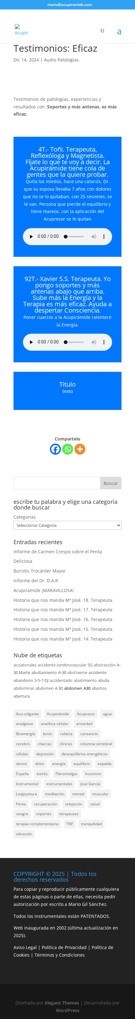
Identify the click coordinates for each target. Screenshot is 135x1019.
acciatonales (25, 665)
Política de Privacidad (64, 947)
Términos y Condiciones (60, 955)
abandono (23, 680)
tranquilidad (91, 823)
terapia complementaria (37, 823)
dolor (39, 763)
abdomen (73, 688)
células (22, 754)
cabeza (66, 733)
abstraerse (77, 672)
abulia (103, 680)
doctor (21, 763)
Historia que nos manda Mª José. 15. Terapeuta (63, 629)
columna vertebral (96, 743)
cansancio (89, 733)
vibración (24, 834)
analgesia (24, 723)
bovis (47, 733)
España (22, 773)
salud (95, 804)
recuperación (45, 804)
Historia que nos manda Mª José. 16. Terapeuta (63, 619)
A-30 (62, 672)
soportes (43, 813)
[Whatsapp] (67, 449)
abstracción (105, 665)
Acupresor (86, 714)
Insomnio (93, 773)
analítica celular (54, 723)
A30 (87, 688)
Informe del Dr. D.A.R (36, 581)
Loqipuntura (26, 794)
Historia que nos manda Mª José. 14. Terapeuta (63, 639)
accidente (97, 672)
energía (59, 763)
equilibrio (81, 763)
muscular (100, 794)
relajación (73, 804)
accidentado (61, 680)
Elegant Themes (62, 1003)
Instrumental (27, 783)
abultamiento (44, 672)
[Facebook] (55, 449)
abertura (22, 696)
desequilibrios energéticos (85, 754)
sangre (22, 813)
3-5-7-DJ (41, 680)
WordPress (67, 1010)
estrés (42, 773)
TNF (69, 823)
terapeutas (68, 813)
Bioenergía (25, 733)
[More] (79, 449)
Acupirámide (58, 714)
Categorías (25, 517)
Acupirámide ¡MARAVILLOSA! (44, 590)
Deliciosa (23, 561)
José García (90, 783)
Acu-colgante (27, 714)
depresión (45, 754)
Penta (21, 804)
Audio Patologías (61, 60)
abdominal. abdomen (34, 688)
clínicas (65, 743)
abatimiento (85, 680)
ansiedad (84, 723)
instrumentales (59, 783)
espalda (104, 763)
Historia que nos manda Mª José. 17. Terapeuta (63, 610)
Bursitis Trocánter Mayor (40, 571)
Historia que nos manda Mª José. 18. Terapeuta (63, 600)
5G (90, 665)
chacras (44, 743)
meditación (54, 794)
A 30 (59, 688)
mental (78, 794)
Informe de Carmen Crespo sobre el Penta (58, 552)
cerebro (23, 743)
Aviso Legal (25, 947)
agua (107, 714)
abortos (99, 688)
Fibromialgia (66, 773)
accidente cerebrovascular (62, 665)
